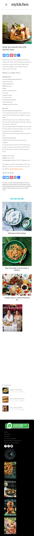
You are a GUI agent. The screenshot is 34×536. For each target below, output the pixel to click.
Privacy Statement (10, 438)
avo (7, 182)
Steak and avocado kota (17, 188)
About (6, 432)
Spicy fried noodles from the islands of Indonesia (17, 269)
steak (8, 188)
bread (18, 182)
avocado (11, 182)
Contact (6, 436)
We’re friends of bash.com (12, 440)
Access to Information (11, 443)
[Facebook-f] (5, 446)
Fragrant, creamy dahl (16, 390)
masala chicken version (16, 169)
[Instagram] (8, 446)
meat (16, 184)
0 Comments (22, 391)
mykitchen (27, 184)
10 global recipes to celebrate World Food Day (17, 299)
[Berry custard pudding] (5, 408)
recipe (9, 186)
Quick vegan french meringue (17, 233)
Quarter (4, 186)
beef (15, 182)
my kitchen (21, 184)
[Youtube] (11, 446)
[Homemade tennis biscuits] (5, 399)
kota (28, 182)
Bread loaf (23, 182)
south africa (19, 186)
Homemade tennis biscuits (17, 398)
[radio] (3, 173)
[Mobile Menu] (6, 5)
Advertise (7, 434)
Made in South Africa (8, 184)
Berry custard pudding (16, 407)
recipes (13, 186)
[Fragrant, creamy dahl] (5, 391)
